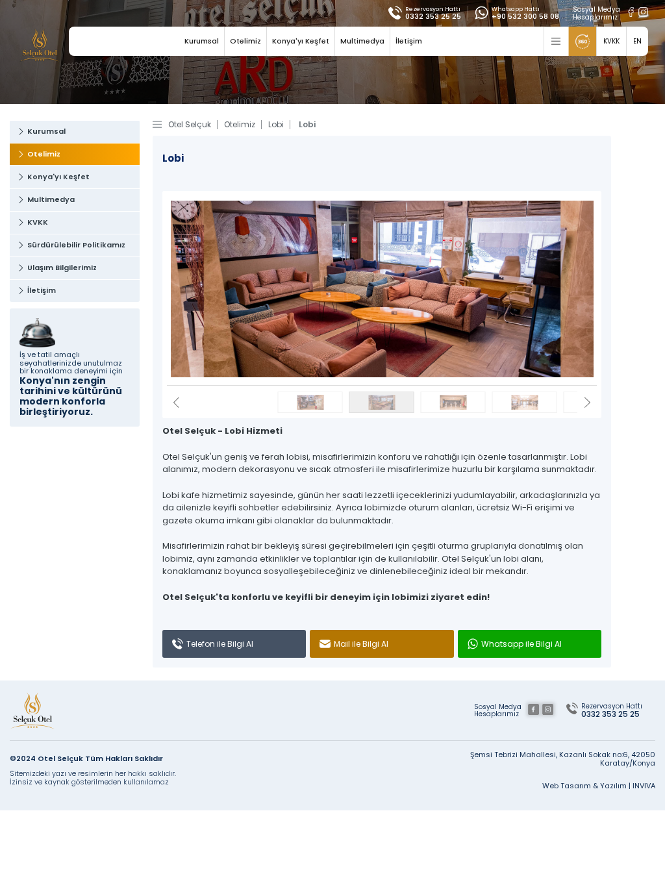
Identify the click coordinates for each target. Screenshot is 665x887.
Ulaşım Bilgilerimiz (62, 267)
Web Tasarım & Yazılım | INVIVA (598, 786)
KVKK (37, 222)
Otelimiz (245, 41)
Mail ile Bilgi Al (361, 643)
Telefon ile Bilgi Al (219, 643)
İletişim (408, 41)
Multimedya (362, 41)
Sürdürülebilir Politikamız (76, 245)
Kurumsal (201, 41)
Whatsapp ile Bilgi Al (521, 643)
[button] (587, 403)
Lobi (276, 124)
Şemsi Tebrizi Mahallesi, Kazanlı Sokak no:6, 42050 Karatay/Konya (562, 759)
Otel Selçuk (189, 124)
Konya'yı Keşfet (300, 41)
